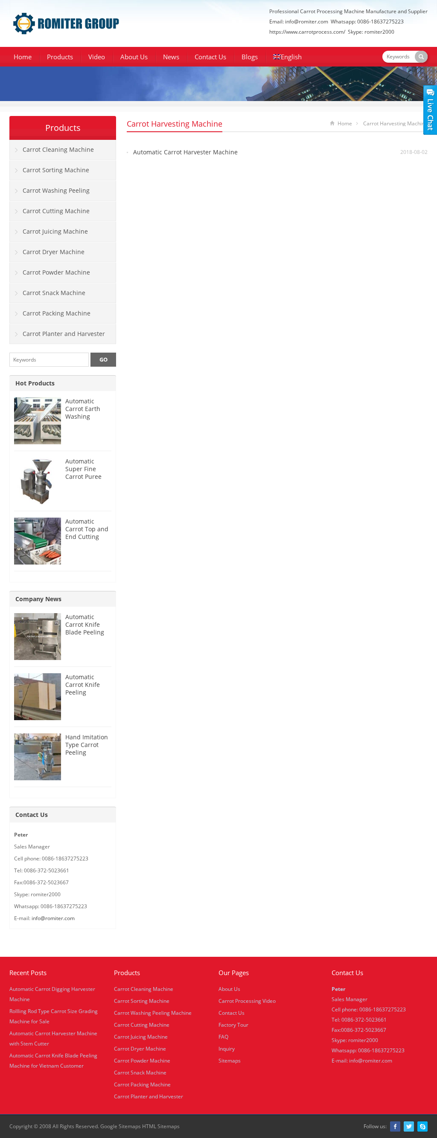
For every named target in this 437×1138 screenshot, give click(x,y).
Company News (38, 599)
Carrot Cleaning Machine (58, 149)
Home (23, 56)
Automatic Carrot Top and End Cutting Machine (86, 532)
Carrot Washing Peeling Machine (50, 193)
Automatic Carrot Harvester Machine (185, 152)
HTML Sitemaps (161, 1126)
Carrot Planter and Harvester (64, 334)
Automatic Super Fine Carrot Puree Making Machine (83, 476)
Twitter (409, 1126)
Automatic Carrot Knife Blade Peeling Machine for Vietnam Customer (84, 636)
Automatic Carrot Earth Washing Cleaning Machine (82, 416)
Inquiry (226, 1048)
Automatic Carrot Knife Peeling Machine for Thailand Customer (82, 696)
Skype (422, 1126)
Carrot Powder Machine (56, 272)
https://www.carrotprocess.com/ (307, 31)
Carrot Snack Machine (54, 293)
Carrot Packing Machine (56, 313)
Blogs (250, 56)
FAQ (223, 1036)
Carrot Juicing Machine (55, 231)
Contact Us (210, 56)
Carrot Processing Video (247, 1001)
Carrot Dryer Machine (53, 252)
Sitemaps (229, 1060)
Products (60, 56)
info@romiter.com (306, 21)
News (171, 56)
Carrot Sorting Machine (56, 170)
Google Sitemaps (120, 1126)
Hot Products (35, 383)
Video (96, 56)
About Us (134, 56)
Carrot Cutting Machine (56, 211)
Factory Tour (233, 1024)
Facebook (395, 1126)
